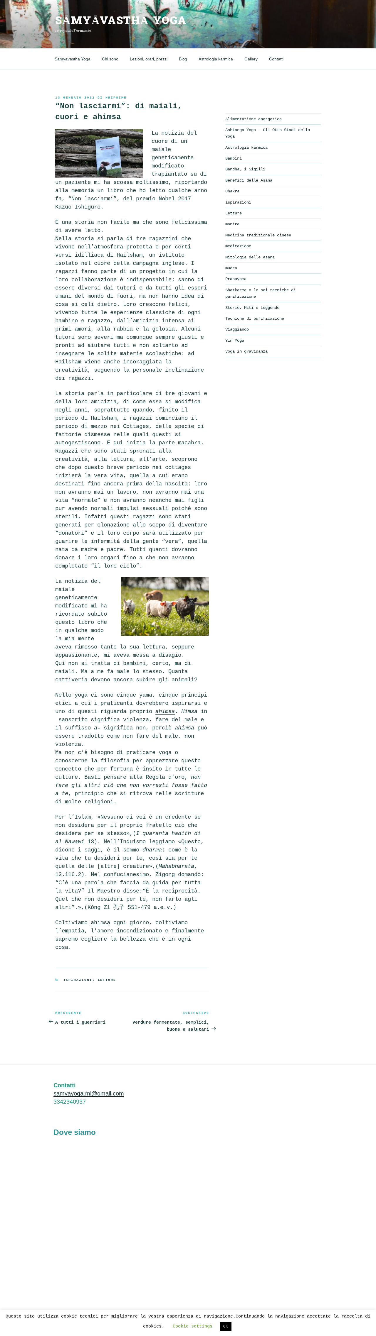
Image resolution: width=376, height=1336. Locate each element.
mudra (231, 268)
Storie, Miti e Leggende (252, 307)
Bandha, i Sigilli (245, 169)
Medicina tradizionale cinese (258, 235)
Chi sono (110, 59)
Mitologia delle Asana (250, 257)
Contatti (276, 59)
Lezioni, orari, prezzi (148, 59)
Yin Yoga (234, 340)
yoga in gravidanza (246, 351)
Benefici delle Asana (248, 180)
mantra (232, 224)
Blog (183, 59)
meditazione (238, 246)
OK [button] (225, 1326)
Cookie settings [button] (192, 1326)
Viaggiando (237, 329)
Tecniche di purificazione (254, 318)
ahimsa (100, 923)
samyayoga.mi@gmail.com (88, 1093)
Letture (107, 980)
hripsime (116, 97)
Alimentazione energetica (253, 119)
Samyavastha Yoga (72, 59)
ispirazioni (78, 980)
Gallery (251, 59)
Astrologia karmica (216, 59)
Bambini (233, 158)
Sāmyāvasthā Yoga (121, 20)
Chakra (232, 191)
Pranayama (235, 279)
